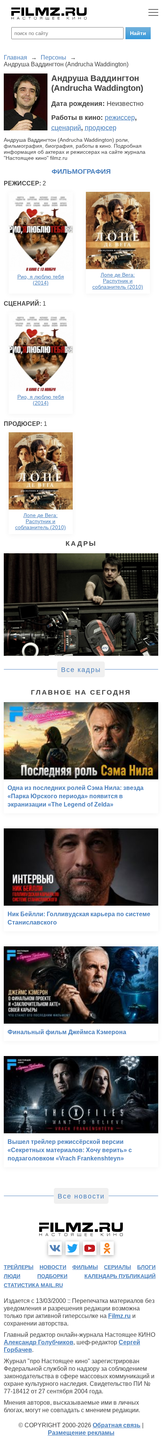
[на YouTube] (89, 1248)
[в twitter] (72, 1248)
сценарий (66, 128)
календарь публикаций (120, 1276)
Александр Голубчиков (38, 1342)
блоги (146, 1267)
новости (53, 1267)
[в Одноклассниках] (107, 1248)
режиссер (120, 117)
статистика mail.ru (33, 1285)
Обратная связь (117, 1425)
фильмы (85, 1267)
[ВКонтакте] (55, 1248)
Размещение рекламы (81, 1433)
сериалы (117, 1267)
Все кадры (81, 669)
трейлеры (19, 1267)
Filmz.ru (119, 1316)
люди (12, 1276)
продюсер (100, 128)
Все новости (81, 1196)
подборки (52, 1276)
